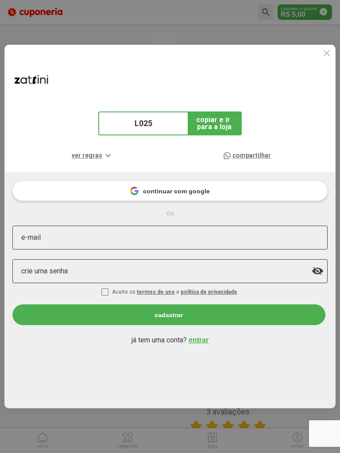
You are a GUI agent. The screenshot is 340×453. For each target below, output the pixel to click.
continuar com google (176, 191)
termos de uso (156, 292)
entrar (199, 340)
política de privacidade (209, 292)
